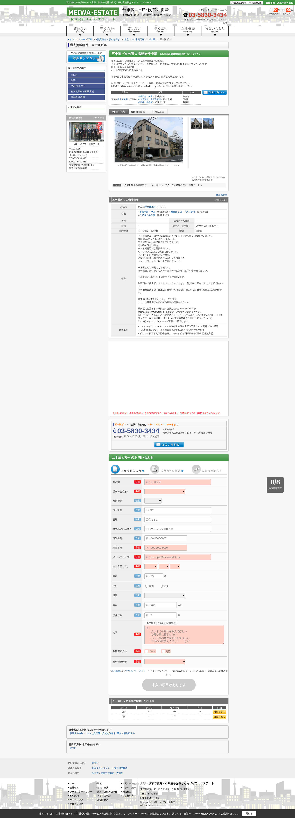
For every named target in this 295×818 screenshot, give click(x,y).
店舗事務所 (102, 799)
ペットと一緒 (104, 795)
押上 (151, 96)
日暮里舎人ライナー (102, 768)
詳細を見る (219, 712)
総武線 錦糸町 (78, 97)
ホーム (73, 783)
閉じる (249, 813)
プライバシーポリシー (137, 671)
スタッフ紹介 (129, 787)
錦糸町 (149, 102)
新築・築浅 (102, 787)
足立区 (73, 748)
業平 (126, 99)
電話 (168, 651)
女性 (165, 586)
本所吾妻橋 (156, 99)
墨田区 (120, 99)
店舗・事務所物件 (126, 733)
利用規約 (116, 671)
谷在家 (95, 773)
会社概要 (74, 787)
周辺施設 (127, 791)
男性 (151, 586)
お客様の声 (128, 795)
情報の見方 (221, 195)
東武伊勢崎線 (121, 768)
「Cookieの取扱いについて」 (204, 814)
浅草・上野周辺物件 (107, 791)
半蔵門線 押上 (78, 86)
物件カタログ (76, 803)
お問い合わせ (129, 783)
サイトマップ (76, 799)
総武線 (141, 102)
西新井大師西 (107, 773)
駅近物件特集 (76, 733)
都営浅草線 (143, 99)
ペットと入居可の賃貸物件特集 (100, 733)
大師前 (119, 773)
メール (152, 651)
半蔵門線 (142, 96)
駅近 (99, 783)
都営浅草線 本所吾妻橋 (82, 91)
